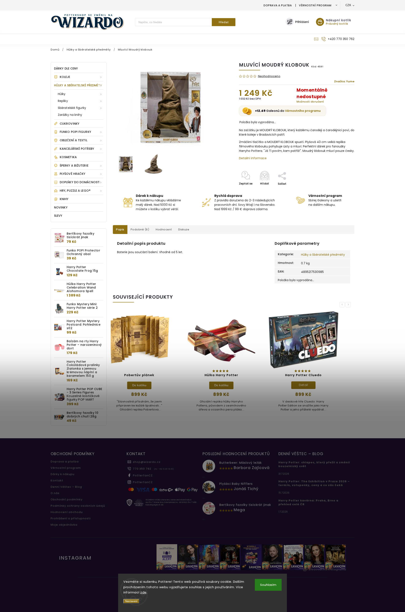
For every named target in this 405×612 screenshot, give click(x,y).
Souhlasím (268, 585)
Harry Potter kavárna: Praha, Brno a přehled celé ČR (308, 502)
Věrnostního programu (303, 111)
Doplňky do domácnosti (80, 182)
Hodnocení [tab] (164, 229)
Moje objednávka (64, 524)
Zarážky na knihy (70, 115)
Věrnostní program (315, 5)
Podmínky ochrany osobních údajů (78, 506)
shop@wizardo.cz (147, 462)
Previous (343, 304)
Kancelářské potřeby (77, 149)
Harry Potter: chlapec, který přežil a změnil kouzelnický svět (314, 464)
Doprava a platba (277, 5)
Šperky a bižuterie (74, 165)
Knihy (64, 199)
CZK (348, 5)
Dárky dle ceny (66, 68)
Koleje (65, 77)
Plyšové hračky (72, 174)
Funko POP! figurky (75, 132)
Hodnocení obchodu (67, 512)
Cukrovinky (69, 124)
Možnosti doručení (310, 101)
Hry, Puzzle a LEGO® (75, 190)
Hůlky (62, 94)
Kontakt (57, 480)
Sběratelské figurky (72, 108)
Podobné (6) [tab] (140, 229)
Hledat (224, 22)
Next (349, 304)
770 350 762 (142, 468)
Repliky (63, 101)
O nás (55, 493)
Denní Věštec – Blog (66, 487)
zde (143, 592)
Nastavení (131, 601)
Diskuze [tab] (183, 229)
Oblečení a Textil (73, 140)
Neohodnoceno (269, 76)
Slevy (58, 216)
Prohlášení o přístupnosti (71, 518)
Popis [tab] (120, 229)
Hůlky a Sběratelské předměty (78, 85)
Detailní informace (253, 158)
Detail (233, 385)
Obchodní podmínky (66, 499)
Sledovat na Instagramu (327, 569)
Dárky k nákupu (62, 474)
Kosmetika (68, 157)
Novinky (61, 207)
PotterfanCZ (143, 475)
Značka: (344, 81)
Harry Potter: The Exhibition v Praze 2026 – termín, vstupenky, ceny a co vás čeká (314, 483)
